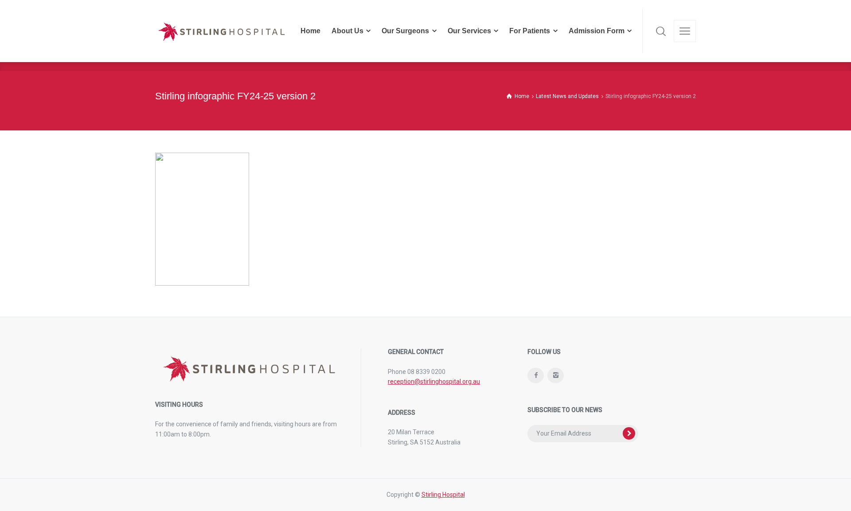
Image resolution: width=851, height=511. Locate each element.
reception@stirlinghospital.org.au (434, 381)
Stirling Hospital (443, 494)
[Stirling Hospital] (221, 31)
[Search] (660, 31)
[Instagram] (555, 375)
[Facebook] (535, 375)
